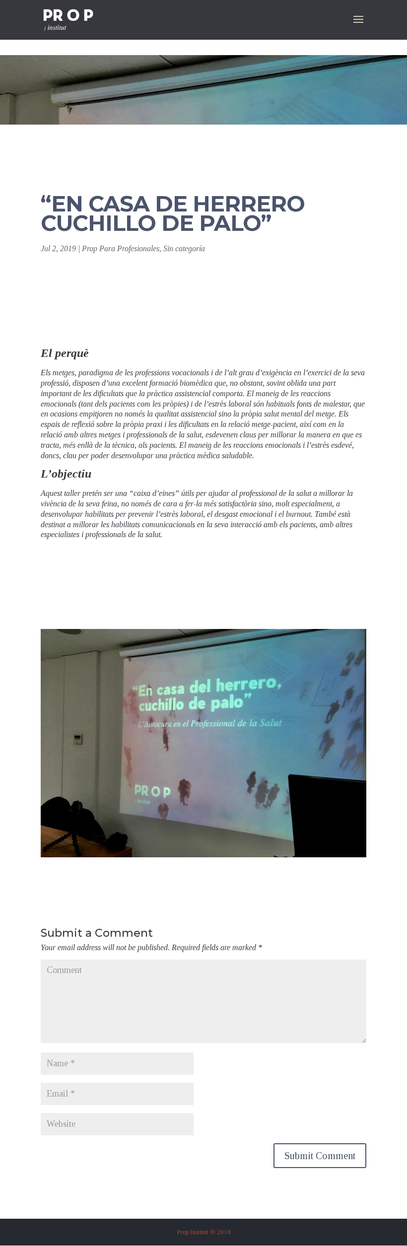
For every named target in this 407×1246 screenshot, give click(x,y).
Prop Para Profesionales (120, 248)
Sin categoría (184, 248)
